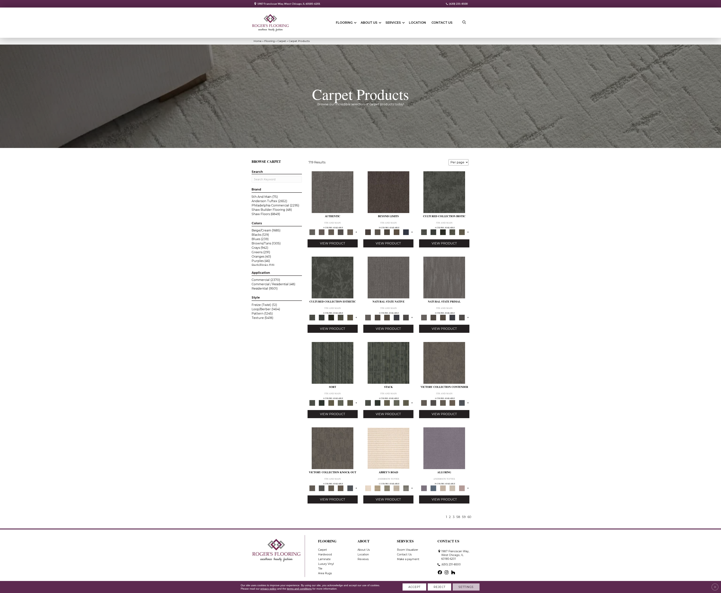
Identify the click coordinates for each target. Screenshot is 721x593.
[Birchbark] (452, 487)
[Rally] (452, 402)
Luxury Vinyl (326, 564)
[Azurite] (433, 487)
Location (417, 22)
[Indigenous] (387, 317)
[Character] (433, 231)
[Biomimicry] (444, 191)
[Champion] (433, 402)
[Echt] (322, 231)
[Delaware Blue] (406, 487)
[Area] (388, 191)
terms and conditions (299, 588)
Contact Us (442, 22)
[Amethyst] (444, 448)
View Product (332, 243)
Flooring (344, 22)
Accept (414, 587)
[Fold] (331, 402)
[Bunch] (322, 402)
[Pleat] (340, 402)
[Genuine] (331, 231)
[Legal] (340, 231)
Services (393, 22)
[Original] (406, 317)
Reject (439, 587)
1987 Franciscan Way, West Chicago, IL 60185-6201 (288, 3)
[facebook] (440, 572)
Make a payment (408, 559)
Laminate (324, 559)
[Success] (462, 402)
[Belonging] (388, 277)
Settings (466, 587)
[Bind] (332, 362)
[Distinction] (462, 231)
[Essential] (377, 317)
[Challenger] (444, 362)
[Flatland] (406, 231)
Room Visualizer (407, 549)
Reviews (363, 559)
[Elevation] (387, 231)
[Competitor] (443, 402)
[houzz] (453, 572)
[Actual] (332, 191)
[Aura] (388, 448)
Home (257, 40)
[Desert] (377, 231)
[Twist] (350, 402)
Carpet (281, 40)
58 (458, 517)
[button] (355, 23)
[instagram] (446, 572)
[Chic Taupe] (396, 487)
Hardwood (325, 554)
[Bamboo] (377, 487)
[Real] (350, 231)
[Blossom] (462, 487)
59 (464, 517)
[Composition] (452, 231)
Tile (320, 568)
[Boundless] (387, 487)
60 (469, 517)
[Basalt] (443, 487)
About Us (369, 22)
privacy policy (268, 588)
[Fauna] (396, 231)
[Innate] (396, 317)
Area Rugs (325, 573)
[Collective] (443, 231)
